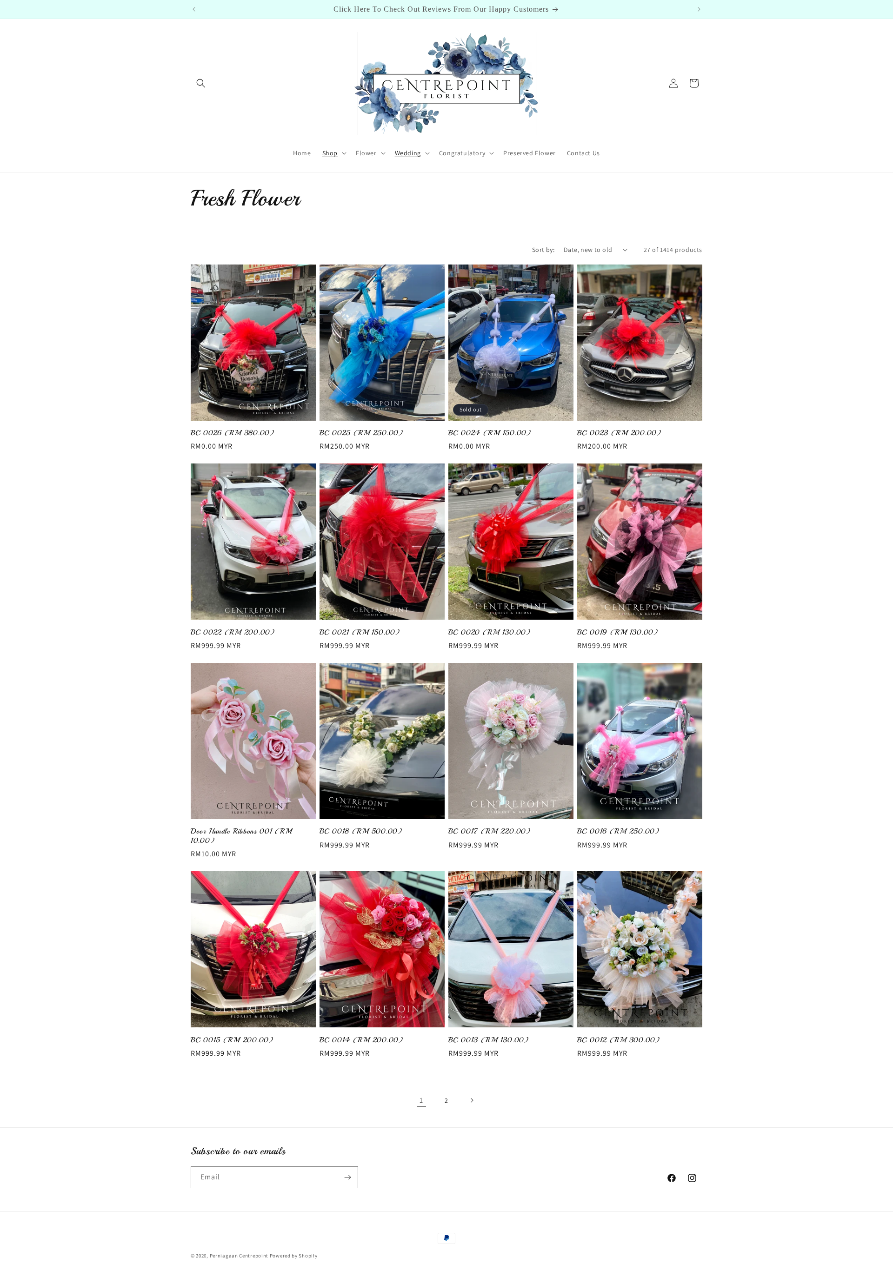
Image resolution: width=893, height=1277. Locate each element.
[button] (201, 83)
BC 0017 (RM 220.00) (489, 831)
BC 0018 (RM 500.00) (361, 831)
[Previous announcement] (194, 9)
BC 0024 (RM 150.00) (489, 433)
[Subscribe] (347, 1177)
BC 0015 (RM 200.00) (232, 1040)
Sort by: (543, 249)
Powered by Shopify (294, 1255)
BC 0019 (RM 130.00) (617, 632)
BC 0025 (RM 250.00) (361, 433)
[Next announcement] (699, 9)
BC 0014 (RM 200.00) (361, 1040)
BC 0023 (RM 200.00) (619, 433)
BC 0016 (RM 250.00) (618, 831)
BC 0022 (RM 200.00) (233, 632)
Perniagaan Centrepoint (239, 1255)
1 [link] (421, 1100)
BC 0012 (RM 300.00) (618, 1040)
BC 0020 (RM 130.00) (489, 632)
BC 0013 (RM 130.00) (488, 1040)
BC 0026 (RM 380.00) (232, 433)
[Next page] (471, 1100)
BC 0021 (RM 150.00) (360, 632)
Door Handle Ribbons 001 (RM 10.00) (241, 836)
